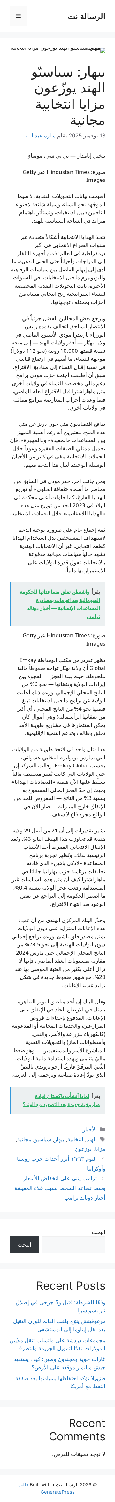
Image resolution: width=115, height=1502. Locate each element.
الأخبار (90, 1129)
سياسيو (42, 1139)
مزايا (100, 1149)
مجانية (24, 1139)
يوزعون (83, 1149)
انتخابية (75, 1139)
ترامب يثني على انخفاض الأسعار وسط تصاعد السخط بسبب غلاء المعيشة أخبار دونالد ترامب (59, 1188)
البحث (98, 1232)
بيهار (59, 1139)
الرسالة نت (86, 16)
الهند (92, 1139)
